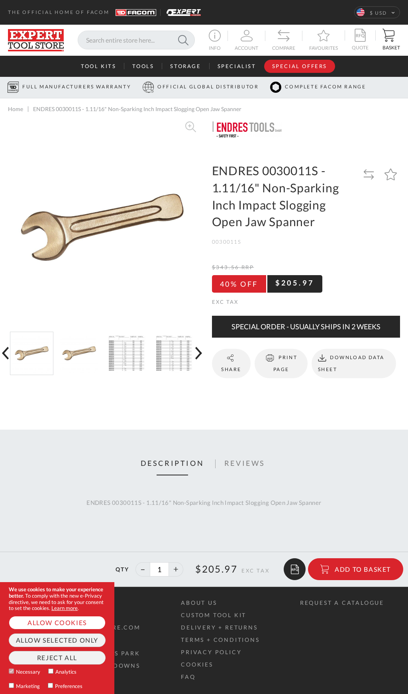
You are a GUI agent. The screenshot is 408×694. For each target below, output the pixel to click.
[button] (377, 12)
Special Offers (299, 66)
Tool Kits (98, 66)
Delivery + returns (219, 627)
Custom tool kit (213, 615)
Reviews (244, 463)
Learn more (64, 608)
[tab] (172, 463)
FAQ (188, 676)
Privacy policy (211, 652)
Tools (143, 66)
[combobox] (136, 40)
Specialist (237, 66)
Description (172, 463)
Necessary (28, 672)
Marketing (28, 686)
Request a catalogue (342, 602)
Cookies (197, 664)
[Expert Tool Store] (36, 39)
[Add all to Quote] (295, 569)
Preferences (68, 686)
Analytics (65, 672)
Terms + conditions (220, 639)
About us (199, 602)
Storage (185, 66)
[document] (57, 638)
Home (15, 109)
